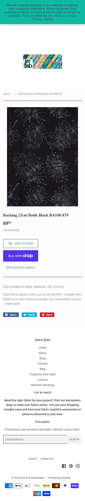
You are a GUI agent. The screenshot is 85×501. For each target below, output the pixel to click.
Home (6, 93)
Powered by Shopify (59, 477)
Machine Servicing (42, 385)
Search (33, 458)
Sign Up (74, 439)
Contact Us (47, 458)
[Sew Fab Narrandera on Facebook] (64, 466)
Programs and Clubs (43, 374)
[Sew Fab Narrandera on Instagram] (78, 466)
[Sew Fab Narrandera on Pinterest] (71, 466)
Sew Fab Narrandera (32, 477)
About (42, 353)
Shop (42, 358)
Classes (42, 363)
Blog (42, 369)
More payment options (20, 267)
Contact (42, 379)
